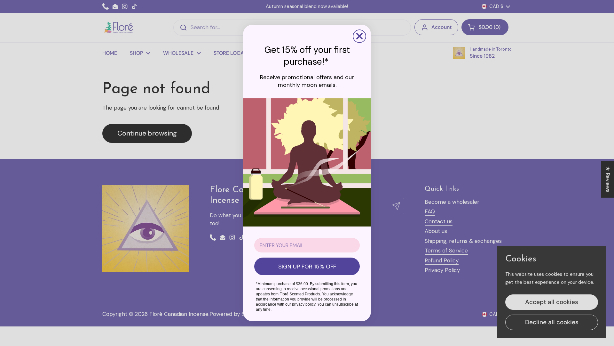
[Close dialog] (359, 36)
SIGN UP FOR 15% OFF (307, 266)
